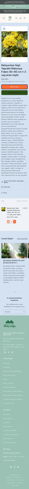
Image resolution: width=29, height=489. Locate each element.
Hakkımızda (6, 363)
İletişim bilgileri (15, 485)
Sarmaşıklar (6, 414)
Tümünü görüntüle (22, 239)
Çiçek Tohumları (8, 438)
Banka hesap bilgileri (9, 375)
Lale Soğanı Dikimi (8, 403)
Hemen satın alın (14, 93)
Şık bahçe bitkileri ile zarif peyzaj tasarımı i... (13, 261)
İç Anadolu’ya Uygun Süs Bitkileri (13, 399)
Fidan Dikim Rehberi (9, 387)
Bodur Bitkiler (7, 426)
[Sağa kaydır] (18, 292)
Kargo (9, 81)
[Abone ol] (24, 312)
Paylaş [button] (5, 193)
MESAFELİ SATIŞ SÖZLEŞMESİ (12, 371)
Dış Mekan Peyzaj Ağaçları (11, 434)
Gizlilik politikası (11, 480)
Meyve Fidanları (8, 418)
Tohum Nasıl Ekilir (8, 383)
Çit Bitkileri (6, 422)
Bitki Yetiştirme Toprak (9, 442)
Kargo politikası (11, 483)
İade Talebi (6, 367)
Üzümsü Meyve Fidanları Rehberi (13, 391)
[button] (4, 18)
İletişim (5, 379)
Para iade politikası (18, 477)
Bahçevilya (16, 475)
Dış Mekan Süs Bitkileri (10, 430)
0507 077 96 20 (14, 453)
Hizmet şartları (20, 480)
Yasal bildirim (20, 483)
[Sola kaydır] (10, 292)
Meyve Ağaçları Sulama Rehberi (12, 395)
